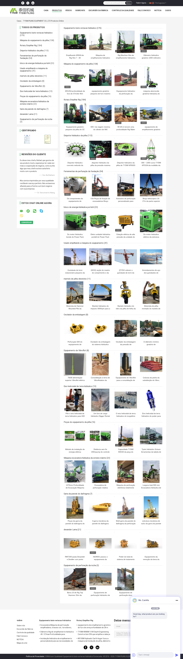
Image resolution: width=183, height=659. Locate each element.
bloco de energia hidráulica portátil (35, 63)
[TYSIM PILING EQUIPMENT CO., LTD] (22, 11)
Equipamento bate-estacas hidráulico (36, 33)
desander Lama (26, 114)
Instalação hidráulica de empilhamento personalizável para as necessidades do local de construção (56, 640)
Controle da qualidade (123, 10)
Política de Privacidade (35, 656)
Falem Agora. (141, 3)
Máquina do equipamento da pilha (34, 40)
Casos (168, 10)
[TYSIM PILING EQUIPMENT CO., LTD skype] (43, 211)
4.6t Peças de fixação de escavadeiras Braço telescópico (100, 201)
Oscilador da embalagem (30, 81)
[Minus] (176, 600)
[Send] (177, 655)
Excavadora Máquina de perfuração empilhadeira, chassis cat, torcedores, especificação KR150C (56, 626)
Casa (46, 10)
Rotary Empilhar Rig (28, 45)
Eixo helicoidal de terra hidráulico (34, 91)
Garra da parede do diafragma (33, 109)
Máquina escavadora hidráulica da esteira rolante (85, 458)
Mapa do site (22, 643)
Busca (128, 3)
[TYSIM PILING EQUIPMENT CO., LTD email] (23, 211)
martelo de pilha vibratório (31, 76)
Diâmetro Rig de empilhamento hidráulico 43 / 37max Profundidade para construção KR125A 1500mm (57, 633)
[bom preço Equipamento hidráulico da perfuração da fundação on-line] (126, 77)
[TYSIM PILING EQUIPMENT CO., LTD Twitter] (27, 3)
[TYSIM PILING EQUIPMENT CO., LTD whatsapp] (30, 211)
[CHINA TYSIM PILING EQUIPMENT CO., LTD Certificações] (27, 139)
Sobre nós (80, 10)
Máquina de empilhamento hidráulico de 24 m (100, 57)
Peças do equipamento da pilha (33, 96)
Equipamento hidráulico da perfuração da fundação (126, 93)
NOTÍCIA (157, 10)
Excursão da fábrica (98, 10)
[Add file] (133, 655)
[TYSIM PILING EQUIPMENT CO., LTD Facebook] (23, 3)
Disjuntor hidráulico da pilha (31, 50)
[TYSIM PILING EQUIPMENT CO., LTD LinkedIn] (33, 3)
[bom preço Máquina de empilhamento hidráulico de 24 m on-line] (100, 42)
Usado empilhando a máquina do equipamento (83, 243)
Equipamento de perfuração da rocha (36, 119)
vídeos (68, 10)
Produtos (57, 10)
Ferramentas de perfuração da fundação (81, 171)
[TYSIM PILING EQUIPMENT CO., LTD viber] (23, 215)
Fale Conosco (144, 10)
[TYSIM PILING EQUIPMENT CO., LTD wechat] (36, 211)
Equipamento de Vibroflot (31, 86)
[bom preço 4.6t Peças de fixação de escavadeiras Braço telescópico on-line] (100, 185)
